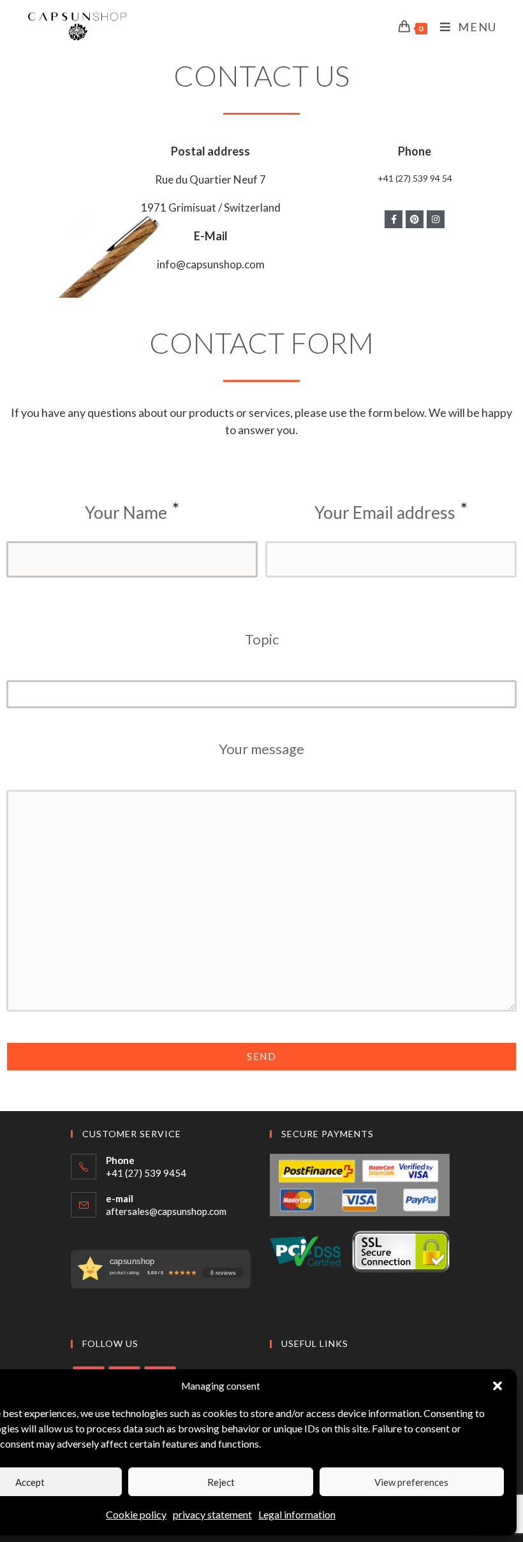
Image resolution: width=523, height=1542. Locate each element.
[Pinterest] (415, 219)
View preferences (411, 1482)
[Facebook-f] (393, 219)
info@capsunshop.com (211, 264)
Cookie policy (136, 1514)
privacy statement (212, 1514)
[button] (497, 1385)
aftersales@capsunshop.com (166, 1211)
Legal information (296, 1514)
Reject (221, 1482)
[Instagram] (436, 219)
